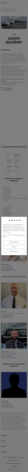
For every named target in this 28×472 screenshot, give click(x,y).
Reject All (14, 246)
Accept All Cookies (14, 242)
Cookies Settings (14, 251)
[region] (14, 236)
